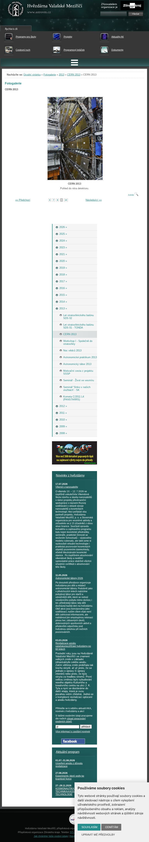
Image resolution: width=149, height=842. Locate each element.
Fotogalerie (49, 74)
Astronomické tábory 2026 (69, 578)
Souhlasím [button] (89, 827)
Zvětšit (131, 195)
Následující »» (94, 200)
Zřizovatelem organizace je (109, 6)
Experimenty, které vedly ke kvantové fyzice (69, 777)
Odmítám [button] (111, 827)
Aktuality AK (117, 36)
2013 (61, 74)
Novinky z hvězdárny (70, 475)
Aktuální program (67, 751)
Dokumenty (117, 50)
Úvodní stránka (32, 74)
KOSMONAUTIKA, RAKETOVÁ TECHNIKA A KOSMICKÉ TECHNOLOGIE (71, 791)
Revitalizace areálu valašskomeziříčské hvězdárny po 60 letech (73, 646)
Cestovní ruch (23, 50)
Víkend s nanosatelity (66, 487)
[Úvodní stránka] (15, 9)
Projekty (68, 36)
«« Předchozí (22, 200)
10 (66, 200)
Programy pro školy (26, 36)
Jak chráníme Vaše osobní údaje (51, 836)
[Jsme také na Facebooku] (73, 743)
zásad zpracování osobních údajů (70, 720)
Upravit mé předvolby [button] (98, 834)
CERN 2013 (73, 74)
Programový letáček (74, 50)
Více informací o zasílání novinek (72, 731)
